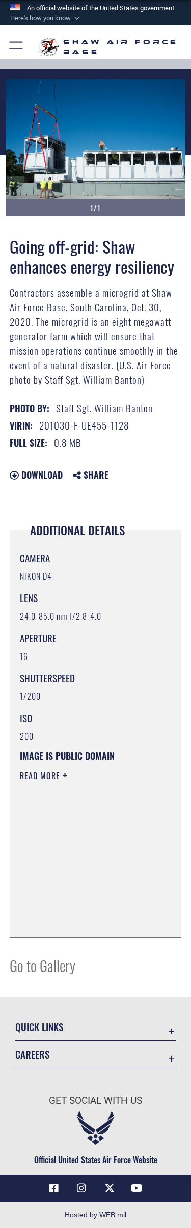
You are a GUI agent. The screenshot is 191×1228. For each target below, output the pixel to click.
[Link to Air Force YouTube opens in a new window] (137, 1188)
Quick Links (39, 1026)
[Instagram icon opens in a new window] (81, 1188)
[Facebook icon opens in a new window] (54, 1188)
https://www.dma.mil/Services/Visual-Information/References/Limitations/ (82, 904)
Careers (32, 1054)
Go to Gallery (42, 965)
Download (41, 474)
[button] (45, 18)
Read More (41, 775)
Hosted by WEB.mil (95, 1215)
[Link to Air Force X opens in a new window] (109, 1188)
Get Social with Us (95, 1100)
